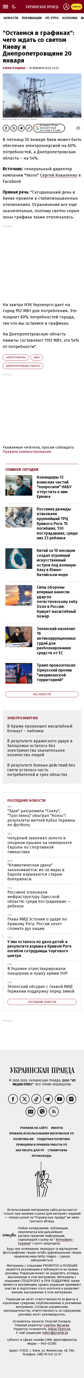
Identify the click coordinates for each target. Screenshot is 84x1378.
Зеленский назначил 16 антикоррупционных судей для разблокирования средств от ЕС (56, 640)
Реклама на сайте (34, 1128)
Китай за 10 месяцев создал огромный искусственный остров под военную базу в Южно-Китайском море (56, 562)
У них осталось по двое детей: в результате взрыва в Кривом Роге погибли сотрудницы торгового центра (39, 948)
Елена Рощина (14, 68)
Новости (11, 18)
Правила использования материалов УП (41, 1133)
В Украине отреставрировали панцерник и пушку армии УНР (37, 971)
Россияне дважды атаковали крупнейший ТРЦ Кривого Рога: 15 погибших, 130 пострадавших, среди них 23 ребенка (57, 524)
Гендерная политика (53, 1139)
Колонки (69, 18)
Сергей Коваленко (58, 175)
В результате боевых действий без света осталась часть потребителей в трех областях (41, 770)
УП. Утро (52, 18)
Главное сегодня (22, 469)
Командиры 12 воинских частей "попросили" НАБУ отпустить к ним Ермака (54, 487)
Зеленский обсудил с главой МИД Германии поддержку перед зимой (40, 989)
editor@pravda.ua (55, 1333)
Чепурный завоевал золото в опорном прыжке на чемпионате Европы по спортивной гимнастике (39, 845)
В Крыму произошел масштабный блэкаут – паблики (39, 728)
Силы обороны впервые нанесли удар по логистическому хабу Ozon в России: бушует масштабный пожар (57, 602)
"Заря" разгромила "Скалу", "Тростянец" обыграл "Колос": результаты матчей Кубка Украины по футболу (41, 817)
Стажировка (57, 1150)
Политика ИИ (23, 1139)
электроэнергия (16, 357)
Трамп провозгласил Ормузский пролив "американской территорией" (56, 672)
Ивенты (57, 1128)
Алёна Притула (59, 1329)
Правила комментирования (27, 451)
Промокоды (41, 1156)
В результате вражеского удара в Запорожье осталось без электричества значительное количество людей (40, 748)
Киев (36, 357)
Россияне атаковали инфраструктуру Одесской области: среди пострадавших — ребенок (39, 899)
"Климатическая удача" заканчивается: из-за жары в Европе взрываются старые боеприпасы (36, 872)
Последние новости (26, 800)
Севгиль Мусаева (56, 1325)
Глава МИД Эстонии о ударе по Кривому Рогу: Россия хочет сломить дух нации (37, 924)
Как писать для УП (30, 1150)
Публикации (32, 18)
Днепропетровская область (23, 366)
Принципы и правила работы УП (41, 1144)
